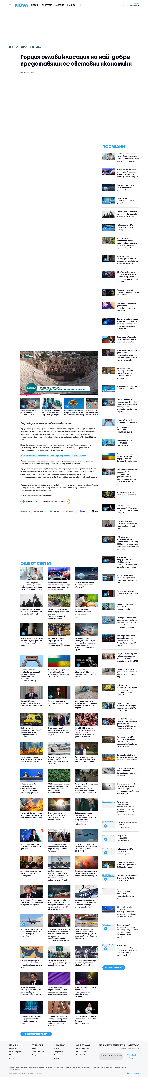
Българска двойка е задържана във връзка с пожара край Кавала (31, 759)
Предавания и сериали (40, 1055)
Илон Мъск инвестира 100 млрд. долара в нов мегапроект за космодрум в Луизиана (30, 990)
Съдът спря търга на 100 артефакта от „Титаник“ (84, 585)
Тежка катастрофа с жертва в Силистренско (127, 606)
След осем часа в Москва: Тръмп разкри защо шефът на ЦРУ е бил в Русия (59, 731)
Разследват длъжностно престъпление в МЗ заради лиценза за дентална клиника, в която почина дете (126, 808)
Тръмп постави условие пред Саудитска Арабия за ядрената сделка (31, 902)
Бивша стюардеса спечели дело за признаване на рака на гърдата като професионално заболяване (85, 818)
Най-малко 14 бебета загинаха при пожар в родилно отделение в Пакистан (57, 847)
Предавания (58, 1052)
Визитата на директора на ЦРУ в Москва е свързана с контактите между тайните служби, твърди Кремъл (59, 904)
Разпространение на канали (36, 1067)
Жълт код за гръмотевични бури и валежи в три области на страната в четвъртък (127, 950)
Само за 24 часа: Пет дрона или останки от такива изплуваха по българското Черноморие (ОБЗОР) (127, 622)
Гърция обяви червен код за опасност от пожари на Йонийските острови (31, 815)
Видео (11, 1058)
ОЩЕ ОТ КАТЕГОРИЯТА (36, 1034)
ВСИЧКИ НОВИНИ (113, 967)
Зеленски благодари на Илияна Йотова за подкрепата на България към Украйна (59, 673)
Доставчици (60, 1067)
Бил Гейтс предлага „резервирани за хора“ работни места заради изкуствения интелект (31, 586)
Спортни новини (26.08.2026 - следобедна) (124, 838)
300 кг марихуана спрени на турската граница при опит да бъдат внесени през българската (59, 788)
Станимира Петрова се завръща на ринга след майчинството (126, 339)
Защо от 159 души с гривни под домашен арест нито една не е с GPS (127, 578)
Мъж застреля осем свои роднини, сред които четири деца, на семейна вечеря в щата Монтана (86, 933)
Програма (47, 5)
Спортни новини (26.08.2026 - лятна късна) (125, 200)
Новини (35, 5)
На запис (59, 5)
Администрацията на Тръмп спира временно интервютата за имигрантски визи (85, 903)
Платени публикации (14, 1069)
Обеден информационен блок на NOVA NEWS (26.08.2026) (128, 878)
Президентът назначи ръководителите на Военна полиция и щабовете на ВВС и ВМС (127, 657)
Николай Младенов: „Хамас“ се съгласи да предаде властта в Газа (31, 703)
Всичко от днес (15, 1052)
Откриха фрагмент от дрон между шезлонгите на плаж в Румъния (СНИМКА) (86, 847)
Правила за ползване (106, 1067)
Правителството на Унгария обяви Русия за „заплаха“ (30, 846)
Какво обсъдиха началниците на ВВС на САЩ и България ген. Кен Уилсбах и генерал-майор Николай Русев (58, 875)
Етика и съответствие (120, 1067)
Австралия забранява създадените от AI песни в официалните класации (30, 1019)
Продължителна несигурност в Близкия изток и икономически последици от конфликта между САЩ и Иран (86, 643)
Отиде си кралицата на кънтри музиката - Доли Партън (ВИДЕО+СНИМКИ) (86, 1019)
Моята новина (14, 1055)
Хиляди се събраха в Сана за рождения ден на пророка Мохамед (59, 963)
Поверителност (86, 1067)
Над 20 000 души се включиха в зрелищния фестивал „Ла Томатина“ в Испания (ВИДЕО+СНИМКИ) (85, 732)
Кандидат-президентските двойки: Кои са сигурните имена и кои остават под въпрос (127, 562)
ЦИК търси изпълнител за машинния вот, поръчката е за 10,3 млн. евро (127, 306)
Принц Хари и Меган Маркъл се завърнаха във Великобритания (85, 759)
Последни (13, 1048)
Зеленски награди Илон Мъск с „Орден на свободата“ (30, 873)
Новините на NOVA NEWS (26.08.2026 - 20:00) (128, 388)
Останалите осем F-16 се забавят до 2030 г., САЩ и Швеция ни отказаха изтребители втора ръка (128, 788)
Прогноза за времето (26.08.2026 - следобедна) (127, 824)
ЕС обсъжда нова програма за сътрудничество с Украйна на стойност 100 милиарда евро (30, 788)
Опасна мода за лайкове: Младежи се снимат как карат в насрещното (57, 816)
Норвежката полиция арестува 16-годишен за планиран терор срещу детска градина (59, 586)
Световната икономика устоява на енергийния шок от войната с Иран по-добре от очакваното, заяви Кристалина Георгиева (59, 934)
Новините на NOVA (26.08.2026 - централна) (125, 443)
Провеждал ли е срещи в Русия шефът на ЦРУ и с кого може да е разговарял (31, 932)
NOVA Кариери (81, 1052)
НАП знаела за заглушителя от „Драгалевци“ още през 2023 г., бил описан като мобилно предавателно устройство (128, 543)
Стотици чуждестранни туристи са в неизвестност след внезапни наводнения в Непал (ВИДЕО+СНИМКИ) (86, 788)
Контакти (68, 1067)
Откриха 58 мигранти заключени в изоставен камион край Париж (31, 611)
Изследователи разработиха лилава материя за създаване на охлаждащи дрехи (58, 990)
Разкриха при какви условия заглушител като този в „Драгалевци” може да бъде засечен (127, 741)
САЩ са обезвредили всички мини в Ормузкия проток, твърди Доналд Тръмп (31, 964)
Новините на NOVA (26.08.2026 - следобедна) (125, 851)
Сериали (57, 1055)
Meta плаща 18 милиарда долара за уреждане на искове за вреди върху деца (31, 641)
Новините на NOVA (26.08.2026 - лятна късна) (125, 227)
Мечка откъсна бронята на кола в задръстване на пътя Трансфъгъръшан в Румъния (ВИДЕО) (59, 613)
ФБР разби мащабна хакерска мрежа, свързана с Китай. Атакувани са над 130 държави (126, 640)
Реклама (11, 1067)
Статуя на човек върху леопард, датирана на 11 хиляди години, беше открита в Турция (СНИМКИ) (59, 1020)
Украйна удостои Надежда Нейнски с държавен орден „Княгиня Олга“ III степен (59, 641)
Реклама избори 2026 (21, 1067)
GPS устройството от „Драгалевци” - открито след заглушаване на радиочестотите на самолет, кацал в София (127, 477)
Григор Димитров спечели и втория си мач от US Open (128, 292)
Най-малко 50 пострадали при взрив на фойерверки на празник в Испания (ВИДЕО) (30, 732)
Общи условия (76, 1067)
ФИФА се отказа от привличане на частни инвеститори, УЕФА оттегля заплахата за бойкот (127, 276)
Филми (56, 1058)
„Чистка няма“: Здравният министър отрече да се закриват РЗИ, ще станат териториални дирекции (127, 931)
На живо (71, 5)
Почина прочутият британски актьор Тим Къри (58, 703)
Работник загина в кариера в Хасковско (126, 493)
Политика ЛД (95, 1067)
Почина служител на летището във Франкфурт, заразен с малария (58, 760)
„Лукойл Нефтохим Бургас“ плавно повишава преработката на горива (125, 893)
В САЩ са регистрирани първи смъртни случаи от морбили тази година (86, 873)
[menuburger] (10, 5)
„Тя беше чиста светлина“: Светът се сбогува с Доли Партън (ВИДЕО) (85, 673)
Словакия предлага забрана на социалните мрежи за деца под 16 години (86, 704)
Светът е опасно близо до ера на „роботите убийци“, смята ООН (85, 963)
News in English (81, 1055)
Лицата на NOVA (38, 1052)
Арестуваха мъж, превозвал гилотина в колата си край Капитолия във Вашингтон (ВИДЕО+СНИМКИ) (30, 675)
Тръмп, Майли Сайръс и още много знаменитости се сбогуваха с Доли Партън (85, 991)
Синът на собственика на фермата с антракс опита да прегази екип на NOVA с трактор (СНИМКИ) (127, 323)
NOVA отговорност (83, 1048)
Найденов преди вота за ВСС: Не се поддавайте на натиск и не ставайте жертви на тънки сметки (127, 355)
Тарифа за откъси (50, 1067)
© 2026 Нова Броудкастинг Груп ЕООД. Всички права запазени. (25, 1073)
